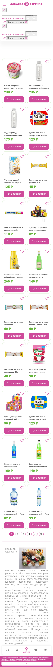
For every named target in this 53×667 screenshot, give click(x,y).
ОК (26, 664)
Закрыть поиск (16, 22)
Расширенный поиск (13, 18)
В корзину (16, 99)
